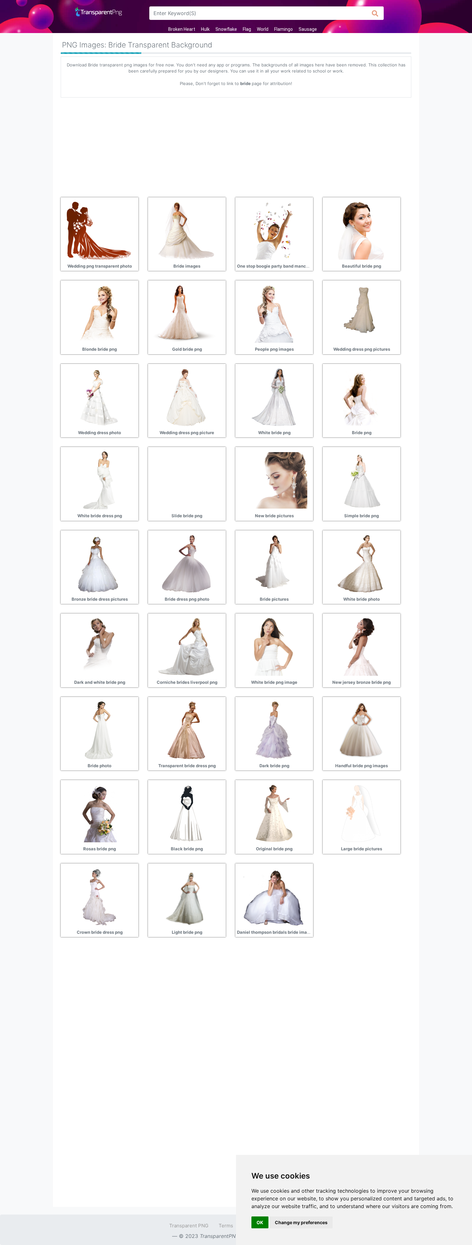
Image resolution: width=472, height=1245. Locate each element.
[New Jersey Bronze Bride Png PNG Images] (361, 646)
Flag (247, 29)
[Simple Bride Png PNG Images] (361, 480)
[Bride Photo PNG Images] (99, 729)
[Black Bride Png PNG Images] (186, 813)
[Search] (375, 13)
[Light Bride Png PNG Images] (186, 896)
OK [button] (260, 1222)
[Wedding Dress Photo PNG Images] (99, 396)
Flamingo (283, 29)
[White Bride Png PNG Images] (273, 396)
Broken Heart (181, 29)
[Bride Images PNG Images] (186, 230)
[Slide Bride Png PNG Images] (186, 480)
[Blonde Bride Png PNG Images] (99, 313)
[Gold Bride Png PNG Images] (186, 313)
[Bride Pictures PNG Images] (273, 563)
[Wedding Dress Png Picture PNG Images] (186, 396)
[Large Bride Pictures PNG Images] (361, 813)
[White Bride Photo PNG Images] (361, 563)
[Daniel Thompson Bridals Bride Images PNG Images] (273, 896)
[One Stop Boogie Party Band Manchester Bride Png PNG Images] (273, 230)
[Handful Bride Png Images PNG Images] (361, 729)
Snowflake (226, 29)
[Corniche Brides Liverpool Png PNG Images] (186, 646)
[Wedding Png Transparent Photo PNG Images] (99, 230)
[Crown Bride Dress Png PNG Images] (99, 896)
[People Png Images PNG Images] (273, 313)
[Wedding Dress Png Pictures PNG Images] (361, 313)
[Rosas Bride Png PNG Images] (99, 813)
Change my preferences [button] (301, 1222)
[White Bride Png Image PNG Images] (273, 646)
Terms (226, 1226)
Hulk (205, 29)
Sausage (308, 29)
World (262, 29)
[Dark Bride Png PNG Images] (273, 729)
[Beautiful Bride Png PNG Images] (361, 230)
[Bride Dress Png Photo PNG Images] (186, 563)
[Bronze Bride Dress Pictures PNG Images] (99, 563)
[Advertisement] (236, 145)
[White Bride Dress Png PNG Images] (99, 480)
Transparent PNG (188, 1226)
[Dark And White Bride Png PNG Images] (99, 646)
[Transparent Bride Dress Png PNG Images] (186, 729)
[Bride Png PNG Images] (361, 396)
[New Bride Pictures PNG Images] (273, 480)
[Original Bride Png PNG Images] (273, 813)
